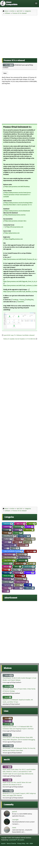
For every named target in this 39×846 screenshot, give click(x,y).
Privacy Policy (21, 843)
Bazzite (30, 526)
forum (22, 299)
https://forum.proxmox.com (15, 227)
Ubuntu (7, 588)
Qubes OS (7, 572)
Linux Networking (10, 557)
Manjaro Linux (20, 563)
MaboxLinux (22, 560)
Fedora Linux (24, 536)
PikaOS (7, 569)
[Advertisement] (19, 36)
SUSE (19, 585)
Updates (18, 588)
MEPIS (31, 563)
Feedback (8, 539)
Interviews (23, 545)
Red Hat (18, 572)
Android (32, 523)
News (5, 73)
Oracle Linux (29, 566)
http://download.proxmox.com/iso (15, 215)
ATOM (31, 843)
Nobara (18, 566)
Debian (7, 532)
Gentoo (30, 539)
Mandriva (8, 563)
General (19, 539)
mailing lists (30, 299)
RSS (27, 843)
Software (8, 65)
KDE (6, 548)
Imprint (3, 843)
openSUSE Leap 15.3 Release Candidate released (19, 335)
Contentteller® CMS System (16, 840)
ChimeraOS (29, 529)
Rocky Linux (8, 575)
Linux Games (30, 551)
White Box (29, 588)
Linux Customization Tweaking (13, 551)
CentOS (17, 529)
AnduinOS (7, 526)
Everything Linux (10, 536)
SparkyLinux (8, 585)
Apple (8, 767)
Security (20, 575)
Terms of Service (11, 843)
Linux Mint (22, 554)
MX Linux (7, 566)
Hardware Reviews (9, 545)
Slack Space (8, 578)
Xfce (6, 591)
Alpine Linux (20, 523)
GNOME (7, 542)
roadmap (15, 299)
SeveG (14, 827)
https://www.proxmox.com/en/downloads (17, 211)
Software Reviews (21, 582)
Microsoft (8, 686)
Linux (15, 548)
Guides (18, 542)
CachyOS (7, 529)
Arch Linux (19, 526)
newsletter (21, 302)
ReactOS (8, 697)
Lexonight (15, 820)
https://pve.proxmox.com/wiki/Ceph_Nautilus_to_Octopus (20, 291)
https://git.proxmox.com (12, 233)
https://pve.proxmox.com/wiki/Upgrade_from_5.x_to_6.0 (20, 281)
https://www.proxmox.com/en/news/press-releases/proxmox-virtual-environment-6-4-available (17, 195)
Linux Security (24, 557)
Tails (28, 585)
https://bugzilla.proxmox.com (14, 239)
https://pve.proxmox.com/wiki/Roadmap (17, 186)
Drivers (18, 532)
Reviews (30, 572)
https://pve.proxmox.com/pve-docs (15, 221)
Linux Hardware (9, 554)
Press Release (29, 569)
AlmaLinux (8, 523)
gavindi (14, 811)
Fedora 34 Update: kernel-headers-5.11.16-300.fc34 (19, 339)
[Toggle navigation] (36, 3)
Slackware (21, 578)
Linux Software (9, 560)
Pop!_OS (17, 569)
